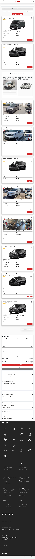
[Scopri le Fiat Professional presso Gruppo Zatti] (13, 428)
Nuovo (4, 341)
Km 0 (4, 343)
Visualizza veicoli (18, 364)
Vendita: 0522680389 (8, 467)
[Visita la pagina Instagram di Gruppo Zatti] (6, 514)
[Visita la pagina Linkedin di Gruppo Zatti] (9, 514)
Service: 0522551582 (7, 469)
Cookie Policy (4, 523)
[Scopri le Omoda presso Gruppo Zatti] (5, 450)
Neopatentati (5, 356)
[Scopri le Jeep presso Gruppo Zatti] (29, 428)
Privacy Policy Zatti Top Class (7, 522)
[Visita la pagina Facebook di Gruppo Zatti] (3, 514)
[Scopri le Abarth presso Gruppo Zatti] (5, 434)
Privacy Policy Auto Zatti (6, 521)
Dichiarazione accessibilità (6, 527)
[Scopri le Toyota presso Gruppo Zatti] (21, 434)
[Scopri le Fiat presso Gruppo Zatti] (5, 428)
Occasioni (20, 356)
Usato (20, 341)
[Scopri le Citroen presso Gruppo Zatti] (29, 434)
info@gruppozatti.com (8, 470)
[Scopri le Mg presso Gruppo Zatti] (5, 439)
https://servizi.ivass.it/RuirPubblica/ (19, 543)
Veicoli (18, 338)
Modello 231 (4, 526)
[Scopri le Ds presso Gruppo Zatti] (21, 439)
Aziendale (20, 343)
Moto (28, 338)
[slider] (3, 360)
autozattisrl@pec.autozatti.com (8, 535)
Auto (8, 338)
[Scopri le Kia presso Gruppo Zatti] (13, 439)
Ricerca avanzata (17, 369)
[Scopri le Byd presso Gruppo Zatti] (13, 450)
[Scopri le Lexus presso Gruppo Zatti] (29, 439)
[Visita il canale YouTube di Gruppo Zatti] (12, 514)
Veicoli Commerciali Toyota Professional (12, 8)
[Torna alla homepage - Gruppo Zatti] (17, 1)
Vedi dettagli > (10, 93)
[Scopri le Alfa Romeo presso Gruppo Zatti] (21, 428)
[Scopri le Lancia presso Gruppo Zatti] (13, 434)
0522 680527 (5, 545)
